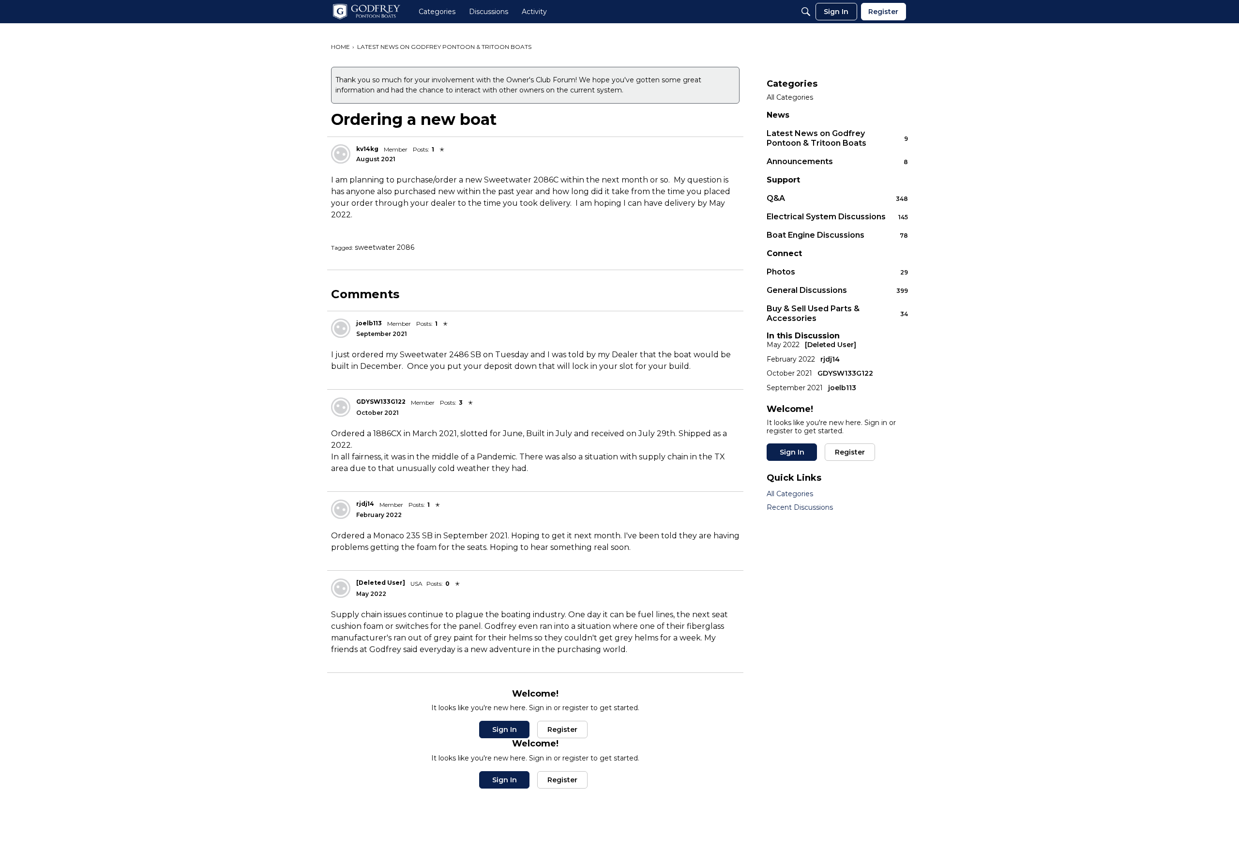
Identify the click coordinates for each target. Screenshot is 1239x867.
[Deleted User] (380, 582)
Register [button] (562, 729)
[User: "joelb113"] (340, 328)
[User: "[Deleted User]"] (340, 588)
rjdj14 (365, 503)
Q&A (837, 198)
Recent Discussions (800, 507)
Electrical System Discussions (837, 216)
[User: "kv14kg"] (340, 154)
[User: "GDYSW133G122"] (340, 407)
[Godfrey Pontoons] (366, 11)
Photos (837, 271)
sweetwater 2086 (384, 247)
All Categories (790, 97)
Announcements (837, 161)
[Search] (806, 11)
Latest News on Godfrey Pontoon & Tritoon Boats (837, 138)
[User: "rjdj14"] (340, 509)
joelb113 (369, 323)
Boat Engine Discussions (837, 235)
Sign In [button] (504, 729)
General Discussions (837, 290)
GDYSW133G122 (381, 401)
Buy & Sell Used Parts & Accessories (837, 313)
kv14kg (367, 148)
